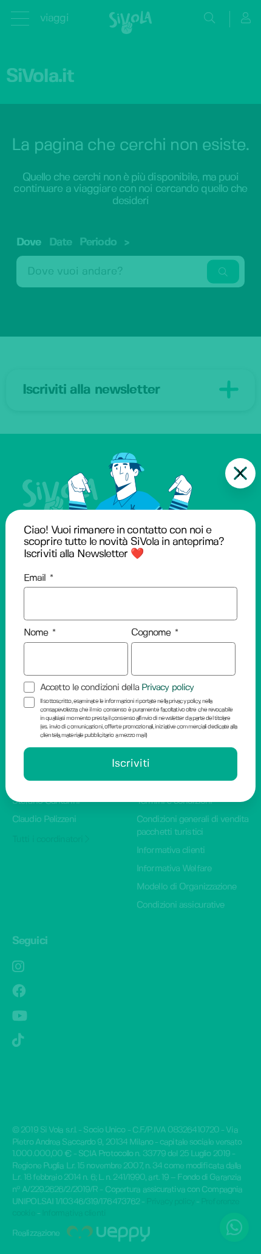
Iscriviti (131, 764)
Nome (36, 632)
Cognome (151, 632)
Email (35, 578)
